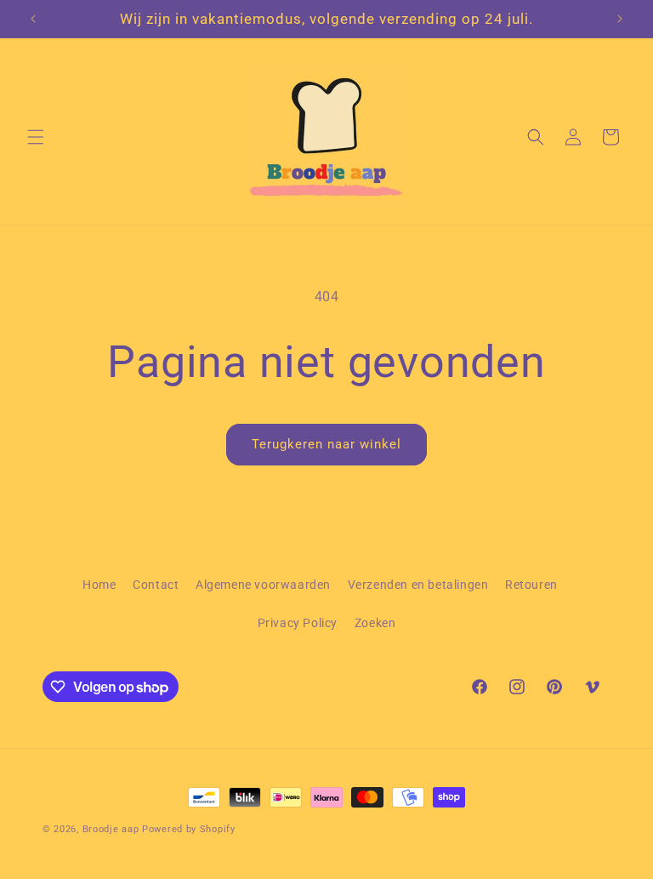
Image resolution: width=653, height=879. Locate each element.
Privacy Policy (298, 623)
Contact (156, 584)
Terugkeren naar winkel (326, 444)
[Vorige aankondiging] (33, 18)
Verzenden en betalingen (418, 584)
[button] (35, 137)
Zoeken (375, 623)
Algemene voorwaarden (263, 584)
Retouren (531, 584)
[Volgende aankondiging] (620, 18)
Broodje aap (110, 829)
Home (99, 584)
